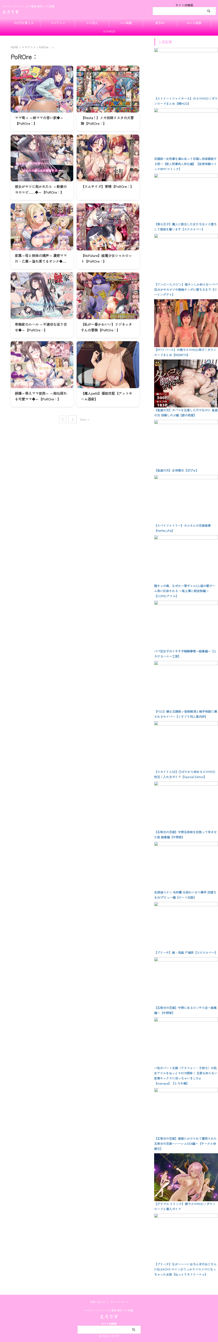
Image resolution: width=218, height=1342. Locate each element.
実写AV (160, 23)
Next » (84, 419)
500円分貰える (24, 23)
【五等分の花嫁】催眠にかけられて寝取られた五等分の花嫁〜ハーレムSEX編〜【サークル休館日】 (185, 1143)
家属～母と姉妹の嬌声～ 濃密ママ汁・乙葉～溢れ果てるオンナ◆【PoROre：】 (41, 261)
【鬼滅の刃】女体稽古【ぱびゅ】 (176, 470)
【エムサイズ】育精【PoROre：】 (107, 186)
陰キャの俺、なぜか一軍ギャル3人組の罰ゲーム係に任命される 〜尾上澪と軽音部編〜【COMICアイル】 (184, 591)
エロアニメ (57, 23)
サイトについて (119, 1302)
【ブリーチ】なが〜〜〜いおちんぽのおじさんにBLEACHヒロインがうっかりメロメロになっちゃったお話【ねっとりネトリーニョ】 (185, 1269)
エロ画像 (126, 23)
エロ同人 (92, 23)
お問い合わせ (97, 1302)
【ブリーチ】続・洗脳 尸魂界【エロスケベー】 (186, 952)
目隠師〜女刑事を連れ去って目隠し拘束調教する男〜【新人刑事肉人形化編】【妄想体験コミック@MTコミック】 (185, 164)
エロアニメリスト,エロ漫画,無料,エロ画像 (109, 1310)
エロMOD (109, 31)
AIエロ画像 (194, 23)
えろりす (10, 12)
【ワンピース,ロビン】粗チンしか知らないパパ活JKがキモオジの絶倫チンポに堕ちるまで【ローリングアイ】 (186, 289)
